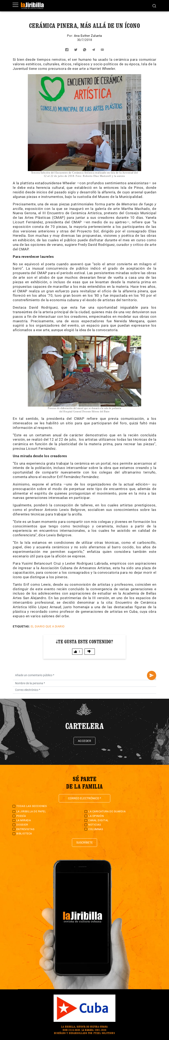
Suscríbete (84, 842)
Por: (70, 36)
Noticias (94, 824)
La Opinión (96, 815)
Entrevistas (25, 829)
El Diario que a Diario (48, 626)
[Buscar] (154, 5)
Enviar (151, 675)
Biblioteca (24, 833)
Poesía (21, 815)
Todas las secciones (31, 806)
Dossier (22, 824)
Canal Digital (98, 820)
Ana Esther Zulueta (88, 36)
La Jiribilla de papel (31, 811)
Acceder (84, 741)
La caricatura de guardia (107, 811)
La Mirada (23, 820)
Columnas (95, 829)
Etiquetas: (21, 626)
